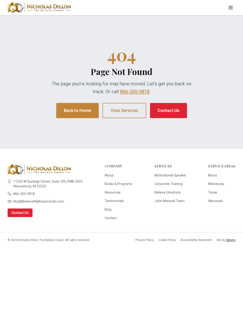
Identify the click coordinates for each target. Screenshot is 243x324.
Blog (108, 209)
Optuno (230, 240)
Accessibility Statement (196, 240)
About (109, 175)
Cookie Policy (167, 240)
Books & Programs (118, 184)
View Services (124, 110)
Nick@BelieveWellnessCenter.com (38, 201)
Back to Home (77, 110)
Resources (113, 192)
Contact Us (168, 110)
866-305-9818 (135, 91)
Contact (111, 218)
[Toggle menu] (230, 7)
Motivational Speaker (170, 175)
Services (163, 166)
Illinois (212, 175)
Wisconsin (215, 201)
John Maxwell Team (169, 201)
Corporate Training (168, 184)
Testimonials (114, 201)
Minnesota (216, 184)
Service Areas (221, 166)
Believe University (167, 192)
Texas (212, 192)
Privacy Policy (145, 240)
